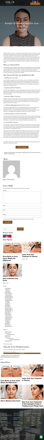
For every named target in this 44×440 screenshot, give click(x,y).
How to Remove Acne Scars (10, 401)
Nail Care (7, 335)
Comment (5, 190)
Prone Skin (12, 153)
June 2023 (7, 322)
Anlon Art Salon (11, 436)
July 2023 (7, 321)
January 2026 (7, 295)
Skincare (25, 29)
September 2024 (8, 310)
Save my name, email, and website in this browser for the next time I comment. (19, 219)
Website (4, 214)
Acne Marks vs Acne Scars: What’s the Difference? (10, 258)
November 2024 (8, 309)
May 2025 (7, 304)
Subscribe (22, 353)
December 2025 (8, 296)
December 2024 (8, 308)
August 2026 (7, 288)
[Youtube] (37, 2)
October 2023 (7, 318)
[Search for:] (10, 229)
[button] (25, 3)
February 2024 (8, 314)
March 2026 (7, 292)
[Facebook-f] (33, 2)
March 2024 (7, 313)
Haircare (6, 333)
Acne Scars (9, 338)
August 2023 (7, 319)
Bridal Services (8, 331)
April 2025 (7, 305)
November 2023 (8, 317)
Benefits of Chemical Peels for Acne (11, 152)
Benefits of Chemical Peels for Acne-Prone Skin (27, 152)
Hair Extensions (10, 334)
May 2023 (7, 323)
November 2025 (8, 297)
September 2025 (8, 300)
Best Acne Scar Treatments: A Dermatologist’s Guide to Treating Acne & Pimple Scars (32, 404)
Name (4, 205)
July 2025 (7, 301)
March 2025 (7, 306)
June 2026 (7, 291)
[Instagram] (35, 2)
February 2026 (8, 293)
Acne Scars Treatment (14, 339)
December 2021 (8, 326)
